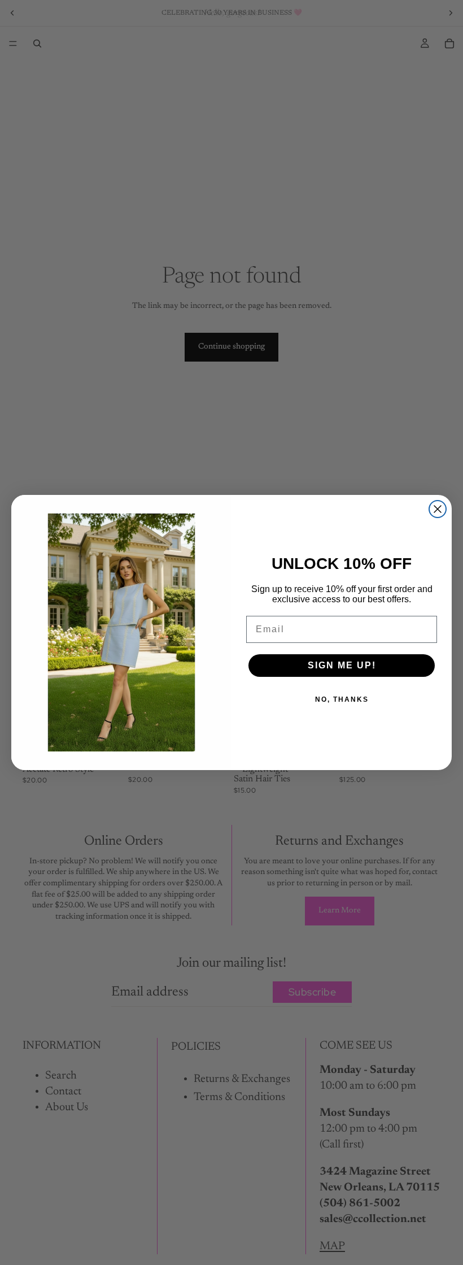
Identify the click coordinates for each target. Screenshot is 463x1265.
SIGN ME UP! (342, 665)
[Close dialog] (437, 509)
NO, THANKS (342, 699)
